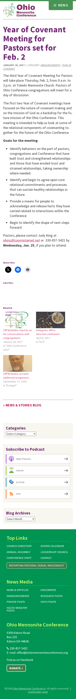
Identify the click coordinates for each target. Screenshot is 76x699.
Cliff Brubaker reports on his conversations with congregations (17, 334)
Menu (62, 5)
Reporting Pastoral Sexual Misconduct (36, 565)
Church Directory (19, 546)
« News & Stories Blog (22, 405)
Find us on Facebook (20, 660)
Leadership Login (38, 692)
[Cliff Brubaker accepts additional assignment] (17, 363)
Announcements (50, 65)
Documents (48, 590)
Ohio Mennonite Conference (29, 688)
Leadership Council (54, 552)
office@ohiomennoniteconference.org (42, 652)
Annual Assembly (18, 552)
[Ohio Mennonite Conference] (19, 10)
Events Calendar (52, 546)
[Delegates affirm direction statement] (50, 320)
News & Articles (17, 590)
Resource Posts (52, 596)
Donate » (16, 668)
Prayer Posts (16, 602)
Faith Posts (48, 602)
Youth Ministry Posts (17, 609)
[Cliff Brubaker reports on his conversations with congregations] (17, 320)
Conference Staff (19, 558)
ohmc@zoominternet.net (21, 240)
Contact (46, 558)
